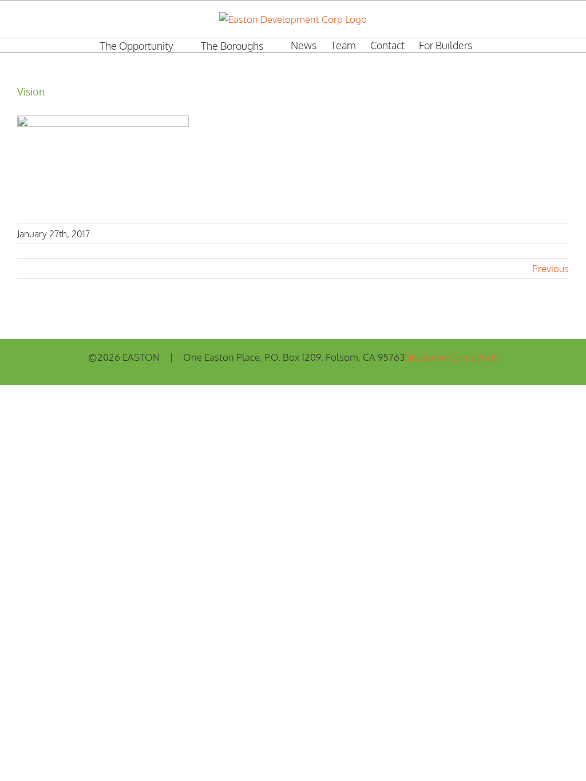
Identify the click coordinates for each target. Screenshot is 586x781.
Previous (550, 268)
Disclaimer (427, 357)
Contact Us (474, 357)
